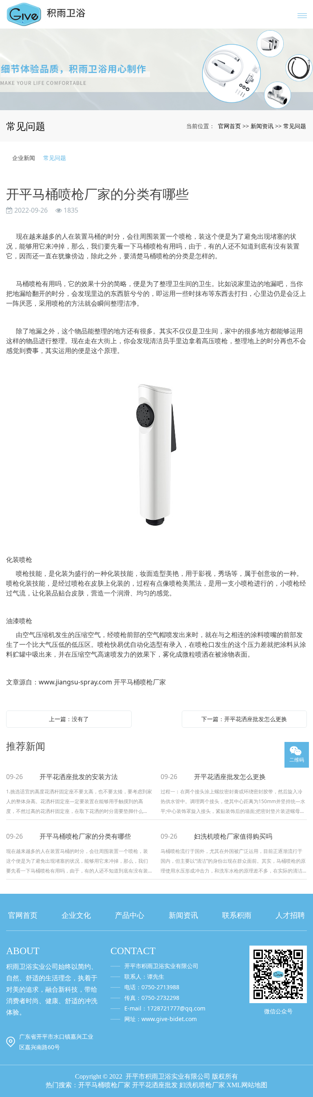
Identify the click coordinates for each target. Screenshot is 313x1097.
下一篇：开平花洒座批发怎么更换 (244, 719)
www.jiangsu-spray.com (75, 681)
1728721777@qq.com (176, 1008)
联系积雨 (236, 915)
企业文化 (76, 915)
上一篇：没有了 (69, 719)
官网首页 (229, 126)
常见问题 (294, 126)
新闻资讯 (262, 126)
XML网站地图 (247, 1084)
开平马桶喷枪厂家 (104, 1084)
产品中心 (129, 915)
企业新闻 (23, 158)
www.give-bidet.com (169, 1019)
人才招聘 (290, 915)
